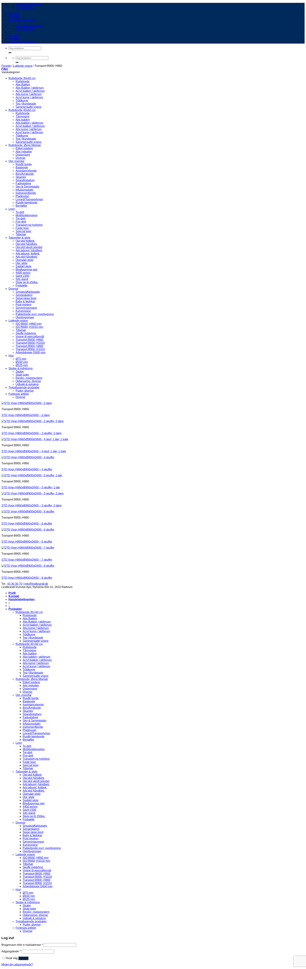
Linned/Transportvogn (29, 199)
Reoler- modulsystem (29, 377)
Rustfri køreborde (26, 202)
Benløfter (21, 205)
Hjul (11, 355)
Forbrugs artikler (18, 393)
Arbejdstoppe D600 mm (30, 352)
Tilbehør (21, 234)
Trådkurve (22, 100)
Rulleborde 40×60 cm (29, 644)
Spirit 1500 (22, 275)
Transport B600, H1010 (30, 342)
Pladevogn (22, 196)
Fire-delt (21, 221)
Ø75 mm (21, 358)
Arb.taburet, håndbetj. (29, 250)
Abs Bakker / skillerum (30, 87)
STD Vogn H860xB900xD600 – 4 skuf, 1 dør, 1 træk (33, 451)
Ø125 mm (22, 365)
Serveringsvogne (26, 307)
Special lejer (23, 231)
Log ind (23, 958)
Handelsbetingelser (21, 19)
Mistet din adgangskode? (17, 964)
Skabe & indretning (20, 368)
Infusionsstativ (24, 189)
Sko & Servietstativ (27, 186)
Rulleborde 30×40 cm (29, 612)
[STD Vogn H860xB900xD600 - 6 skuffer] (27, 511)
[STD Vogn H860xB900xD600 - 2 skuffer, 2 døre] (32, 421)
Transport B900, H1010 (30, 349)
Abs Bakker (23, 84)
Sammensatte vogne (28, 106)
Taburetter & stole (19, 237)
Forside (13, 13)
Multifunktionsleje (27, 215)
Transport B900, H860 (29, 346)
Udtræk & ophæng (27, 384)
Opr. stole (21, 263)
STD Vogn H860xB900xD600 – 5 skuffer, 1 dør (30, 487)
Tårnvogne (22, 116)
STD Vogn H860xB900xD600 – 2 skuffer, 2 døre (31, 433)
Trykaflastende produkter (23, 387)
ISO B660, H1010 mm (29, 326)
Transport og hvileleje (29, 224)
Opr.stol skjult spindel (29, 247)
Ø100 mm (22, 362)
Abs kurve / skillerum (29, 94)
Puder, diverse (25, 390)
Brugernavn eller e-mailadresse (22, 944)
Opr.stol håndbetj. (27, 244)
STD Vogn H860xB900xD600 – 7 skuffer (26, 559)
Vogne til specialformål (30, 336)
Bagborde (22, 167)
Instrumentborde (26, 193)
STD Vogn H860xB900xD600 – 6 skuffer (26, 523)
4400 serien (23, 272)
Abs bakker (23, 119)
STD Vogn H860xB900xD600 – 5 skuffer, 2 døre (31, 505)
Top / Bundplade (26, 103)
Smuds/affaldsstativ (28, 291)
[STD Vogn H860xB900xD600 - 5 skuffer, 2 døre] (32, 493)
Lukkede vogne (22, 65)
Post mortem (23, 304)
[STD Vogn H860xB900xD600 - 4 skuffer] (27, 457)
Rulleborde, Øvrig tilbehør (24, 145)
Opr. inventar (16, 161)
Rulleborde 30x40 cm (21, 78)
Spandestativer (25, 180)
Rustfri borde (24, 164)
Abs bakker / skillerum (29, 122)
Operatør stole (24, 259)
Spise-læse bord (26, 298)
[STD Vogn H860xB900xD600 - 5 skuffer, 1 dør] (31, 475)
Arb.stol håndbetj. (27, 256)
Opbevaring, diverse (28, 381)
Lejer (11, 208)
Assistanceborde (26, 170)
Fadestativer (23, 183)
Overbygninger (25, 317)
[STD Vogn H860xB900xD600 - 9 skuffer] (27, 565)
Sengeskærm (24, 295)
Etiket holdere (24, 148)
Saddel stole (23, 266)
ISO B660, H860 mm (28, 323)
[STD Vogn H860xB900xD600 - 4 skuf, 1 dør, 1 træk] (34, 439)
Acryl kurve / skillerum (29, 97)
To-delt (20, 212)
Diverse (20, 157)
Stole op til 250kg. (27, 282)
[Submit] (9, 52)
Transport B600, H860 (29, 339)
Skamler (21, 177)
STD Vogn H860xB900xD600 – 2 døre (25, 415)
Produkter (15, 608)
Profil (12, 593)
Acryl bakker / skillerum (30, 90)
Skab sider (22, 374)
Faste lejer (22, 228)
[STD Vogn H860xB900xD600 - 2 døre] (26, 403)
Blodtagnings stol (26, 269)
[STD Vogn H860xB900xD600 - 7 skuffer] (27, 547)
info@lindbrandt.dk (36, 583)
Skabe (20, 371)
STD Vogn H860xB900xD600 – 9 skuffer (26, 577)
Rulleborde (23, 81)
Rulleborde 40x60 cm (21, 110)
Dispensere (23, 154)
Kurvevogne (23, 310)
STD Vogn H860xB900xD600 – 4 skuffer (26, 469)
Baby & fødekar (25, 301)
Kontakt (13, 16)
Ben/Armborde (25, 173)
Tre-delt (20, 218)
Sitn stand (22, 279)
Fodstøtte (21, 285)
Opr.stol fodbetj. (25, 240)
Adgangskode (11, 951)
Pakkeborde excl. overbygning (35, 314)
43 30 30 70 (14, 583)
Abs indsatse (24, 151)
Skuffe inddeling (26, 333)
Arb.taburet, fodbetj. (28, 253)
